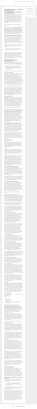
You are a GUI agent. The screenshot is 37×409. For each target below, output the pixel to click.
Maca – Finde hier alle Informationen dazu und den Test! (30, 9)
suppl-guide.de (6, 2)
